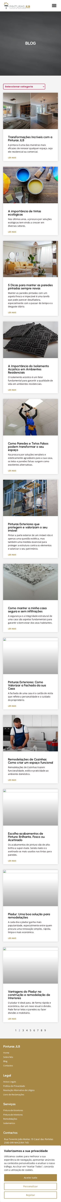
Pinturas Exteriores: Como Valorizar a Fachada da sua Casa (27, 685)
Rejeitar (30, 1195)
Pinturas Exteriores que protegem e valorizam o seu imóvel (27, 527)
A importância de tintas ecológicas (24, 212)
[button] (54, 5)
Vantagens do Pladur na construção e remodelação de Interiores (29, 995)
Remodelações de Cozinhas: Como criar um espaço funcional (30, 761)
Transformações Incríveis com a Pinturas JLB (30, 138)
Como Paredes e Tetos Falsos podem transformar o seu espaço (28, 447)
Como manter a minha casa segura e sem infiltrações (27, 609)
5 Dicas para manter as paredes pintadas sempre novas (30, 286)
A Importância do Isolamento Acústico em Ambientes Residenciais (28, 369)
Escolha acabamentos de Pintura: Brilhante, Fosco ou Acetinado (26, 837)
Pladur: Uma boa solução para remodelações (29, 915)
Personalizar (30, 1186)
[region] (30, 1174)
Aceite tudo (30, 1177)
